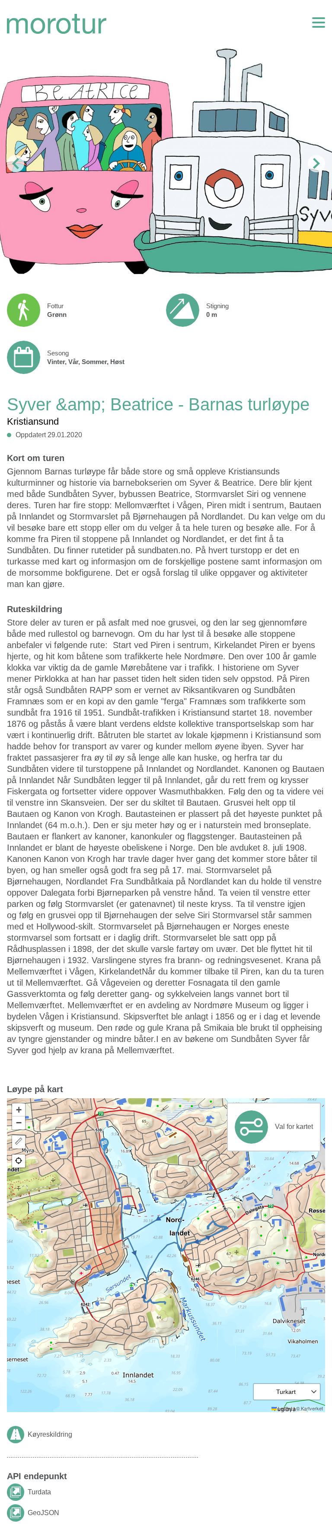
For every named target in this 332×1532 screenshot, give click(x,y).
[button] (104, 1145)
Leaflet (284, 1408)
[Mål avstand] (18, 1141)
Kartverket (312, 1408)
